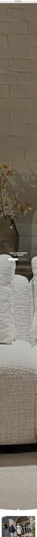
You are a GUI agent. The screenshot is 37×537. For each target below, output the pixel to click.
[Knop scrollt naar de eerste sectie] (18, 510)
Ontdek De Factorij (23, 259)
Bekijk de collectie (13, 259)
